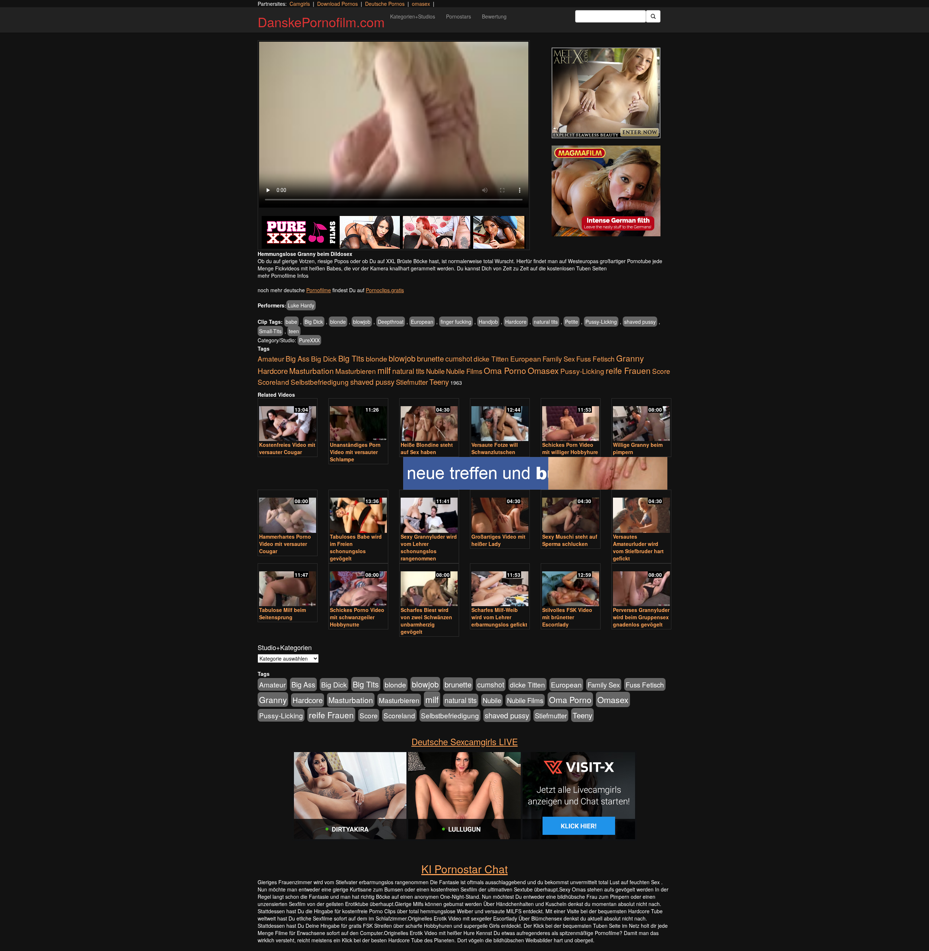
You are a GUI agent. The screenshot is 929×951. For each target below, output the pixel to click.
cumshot (458, 359)
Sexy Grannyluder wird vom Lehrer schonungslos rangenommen (429, 547)
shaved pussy (640, 321)
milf (384, 370)
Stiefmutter (412, 382)
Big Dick (313, 321)
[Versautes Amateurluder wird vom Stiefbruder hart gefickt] (641, 512)
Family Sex (559, 358)
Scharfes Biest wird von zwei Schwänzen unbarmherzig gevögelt (426, 620)
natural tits (546, 321)
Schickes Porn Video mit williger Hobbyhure (570, 448)
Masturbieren (355, 371)
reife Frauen (628, 370)
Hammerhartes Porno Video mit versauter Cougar (285, 544)
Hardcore (516, 321)
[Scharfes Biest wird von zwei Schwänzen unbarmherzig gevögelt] (429, 586)
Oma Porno (505, 370)
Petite (571, 321)
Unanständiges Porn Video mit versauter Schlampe (355, 452)
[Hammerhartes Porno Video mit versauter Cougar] (287, 512)
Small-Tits (270, 331)
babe (291, 321)
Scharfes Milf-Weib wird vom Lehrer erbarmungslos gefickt (499, 617)
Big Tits (351, 358)
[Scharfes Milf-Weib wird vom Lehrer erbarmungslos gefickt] (499, 586)
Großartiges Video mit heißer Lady (498, 540)
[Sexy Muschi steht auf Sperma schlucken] (570, 512)
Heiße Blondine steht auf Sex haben (427, 448)
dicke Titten (491, 358)
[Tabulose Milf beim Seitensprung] (287, 586)
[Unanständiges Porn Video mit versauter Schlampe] (358, 420)
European (422, 321)
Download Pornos (337, 3)
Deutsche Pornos (385, 3)
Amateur (271, 358)
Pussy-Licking (601, 321)
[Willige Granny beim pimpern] (641, 420)
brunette (430, 358)
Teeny (439, 381)
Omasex (543, 370)
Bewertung (494, 16)
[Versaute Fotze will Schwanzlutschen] (499, 420)
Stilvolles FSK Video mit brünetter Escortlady (567, 617)
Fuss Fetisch (595, 358)
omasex (421, 3)
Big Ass (298, 358)
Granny (630, 358)
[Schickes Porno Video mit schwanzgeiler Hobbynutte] (358, 586)
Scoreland (273, 382)
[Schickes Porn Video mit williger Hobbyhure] (570, 420)
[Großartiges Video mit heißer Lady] (499, 512)
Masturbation (311, 370)
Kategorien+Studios (412, 16)
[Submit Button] (653, 16)
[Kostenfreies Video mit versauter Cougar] (287, 420)
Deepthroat (391, 321)
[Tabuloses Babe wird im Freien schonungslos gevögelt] (358, 512)
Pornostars (458, 16)
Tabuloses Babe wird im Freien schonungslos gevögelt (356, 547)
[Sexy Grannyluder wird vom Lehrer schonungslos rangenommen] (429, 512)
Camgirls (300, 3)
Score (661, 371)
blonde (338, 321)
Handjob (488, 321)
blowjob (362, 321)
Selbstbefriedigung (320, 382)
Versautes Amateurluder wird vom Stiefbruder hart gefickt (638, 547)
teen (294, 331)
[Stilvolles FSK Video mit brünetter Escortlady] (570, 586)
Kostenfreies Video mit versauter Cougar (287, 448)
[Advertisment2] (606, 191)
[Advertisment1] (606, 93)
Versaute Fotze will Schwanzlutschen (494, 448)
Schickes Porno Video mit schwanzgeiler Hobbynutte (357, 617)
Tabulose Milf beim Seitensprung (282, 613)
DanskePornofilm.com (321, 21)
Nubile (435, 371)
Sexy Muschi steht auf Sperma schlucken (569, 540)
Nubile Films (464, 371)
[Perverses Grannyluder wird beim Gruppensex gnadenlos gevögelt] (641, 586)
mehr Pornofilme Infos (283, 275)
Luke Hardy (301, 305)
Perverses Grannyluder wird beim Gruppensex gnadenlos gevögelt (641, 617)
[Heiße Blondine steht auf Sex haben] (429, 420)
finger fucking (456, 321)
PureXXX (309, 340)
